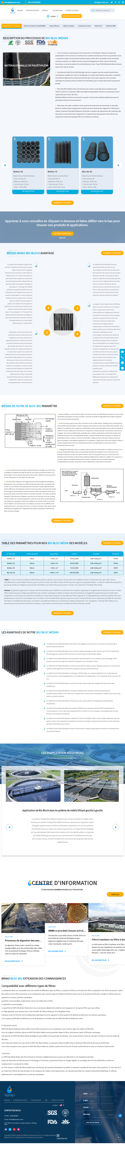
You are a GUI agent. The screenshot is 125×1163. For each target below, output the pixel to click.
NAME (85, 1094)
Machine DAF (98, 26)
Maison (20, 10)
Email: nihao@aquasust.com (13, 1119)
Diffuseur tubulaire (68, 26)
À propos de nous (32, 10)
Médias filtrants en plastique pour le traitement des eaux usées (23, 1137)
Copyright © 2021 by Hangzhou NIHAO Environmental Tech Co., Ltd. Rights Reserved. (30, 1135)
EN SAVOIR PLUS (14, 961)
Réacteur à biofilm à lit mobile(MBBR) (49, 12)
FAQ (46, 1100)
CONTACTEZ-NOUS (92, 1122)
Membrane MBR (110, 26)
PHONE (86, 1107)
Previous (4, 165)
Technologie (58, 10)
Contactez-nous (71, 10)
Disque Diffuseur (54, 26)
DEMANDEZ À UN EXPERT (62, 203)
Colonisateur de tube (84, 26)
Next (118, 165)
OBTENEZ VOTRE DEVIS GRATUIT (62, 234)
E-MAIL (85, 1101)
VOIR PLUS (115, 894)
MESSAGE (86, 1114)
